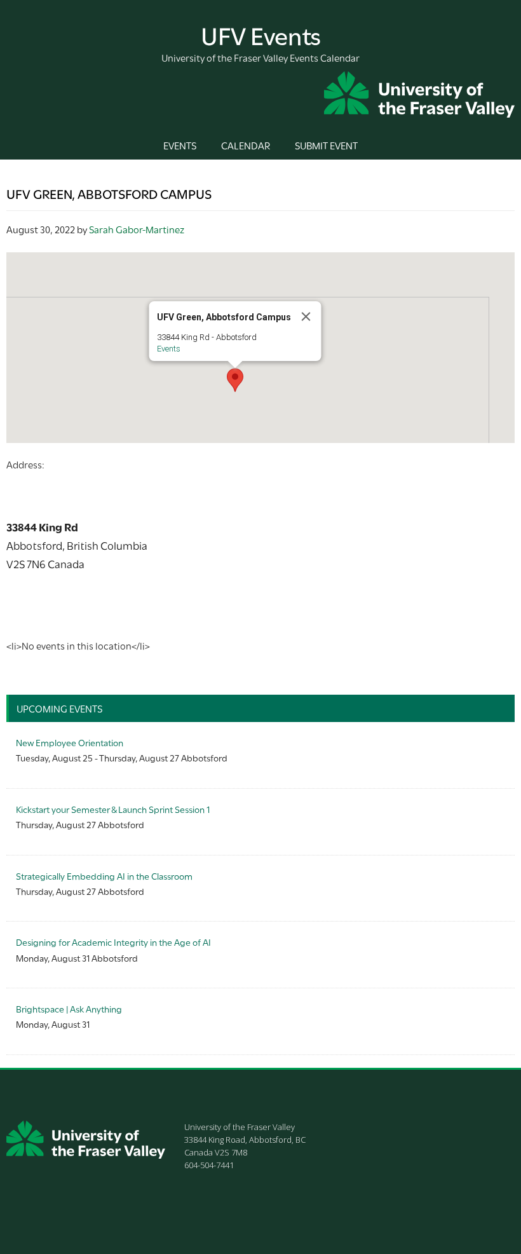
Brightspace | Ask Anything (69, 1008)
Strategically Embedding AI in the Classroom (104, 875)
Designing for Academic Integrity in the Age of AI (113, 941)
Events (168, 348)
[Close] (306, 316)
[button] (235, 380)
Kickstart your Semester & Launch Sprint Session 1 (113, 808)
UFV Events (261, 34)
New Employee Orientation (69, 742)
